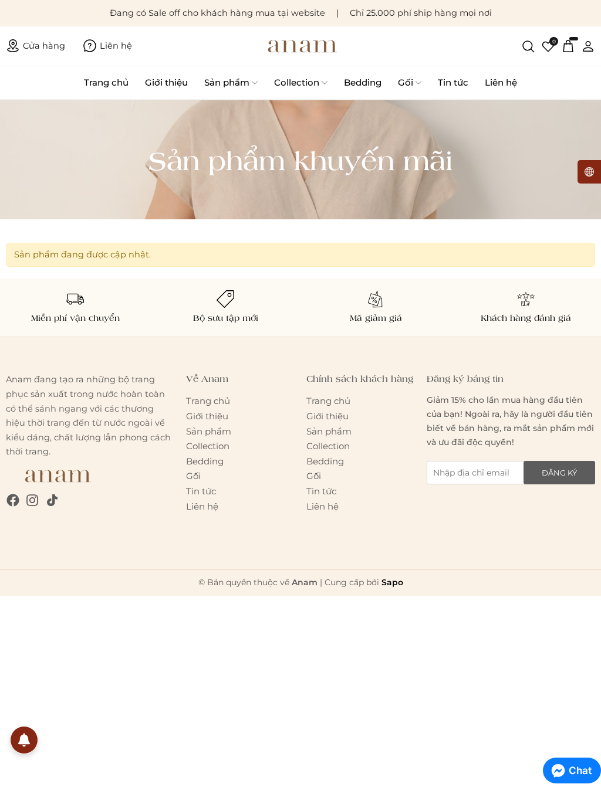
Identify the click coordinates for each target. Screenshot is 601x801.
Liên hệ (501, 82)
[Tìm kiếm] (528, 45)
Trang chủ (106, 82)
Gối (405, 82)
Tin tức (453, 82)
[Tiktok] (52, 500)
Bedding (362, 82)
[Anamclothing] (300, 46)
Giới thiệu (166, 82)
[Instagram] (32, 500)
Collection (296, 82)
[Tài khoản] (588, 45)
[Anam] (56, 475)
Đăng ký (559, 472)
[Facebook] (13, 500)
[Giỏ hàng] (568, 45)
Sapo (392, 582)
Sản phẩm (226, 82)
